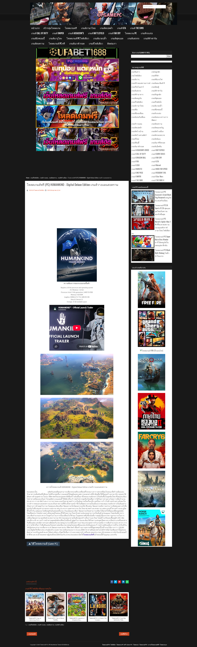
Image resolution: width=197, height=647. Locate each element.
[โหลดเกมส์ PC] (77, 104)
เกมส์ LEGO (136, 165)
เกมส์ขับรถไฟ (157, 79)
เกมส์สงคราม (37, 43)
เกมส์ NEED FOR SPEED (159, 169)
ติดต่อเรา (111, 43)
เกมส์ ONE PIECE (137, 172)
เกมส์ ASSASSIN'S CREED (140, 150)
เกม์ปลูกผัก (156, 71)
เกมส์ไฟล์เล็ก (157, 102)
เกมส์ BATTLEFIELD (96, 33)
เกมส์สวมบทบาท (158, 135)
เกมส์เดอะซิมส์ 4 (158, 83)
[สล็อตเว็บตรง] (77, 81)
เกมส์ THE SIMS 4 (158, 180)
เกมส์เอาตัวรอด (77, 43)
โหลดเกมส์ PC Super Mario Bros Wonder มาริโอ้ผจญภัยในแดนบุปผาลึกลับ (162, 241)
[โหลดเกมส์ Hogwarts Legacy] (151, 506)
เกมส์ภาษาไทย (88, 28)
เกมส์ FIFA (135, 161)
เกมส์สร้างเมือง (62, 178)
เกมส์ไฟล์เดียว (96, 43)
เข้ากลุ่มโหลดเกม (51, 28)
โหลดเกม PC (131, 33)
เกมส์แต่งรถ (133, 38)
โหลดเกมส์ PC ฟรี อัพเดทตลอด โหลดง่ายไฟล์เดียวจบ (54, 644)
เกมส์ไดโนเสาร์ (138, 86)
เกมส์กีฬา (155, 75)
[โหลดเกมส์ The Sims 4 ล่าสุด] (151, 545)
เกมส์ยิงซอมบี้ (38, 38)
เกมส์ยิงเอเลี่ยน (137, 113)
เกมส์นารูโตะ (55, 38)
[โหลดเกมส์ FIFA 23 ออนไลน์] (151, 350)
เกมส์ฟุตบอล (117, 38)
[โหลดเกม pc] (77, 150)
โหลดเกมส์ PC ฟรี (57, 43)
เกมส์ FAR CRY (114, 33)
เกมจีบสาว (136, 71)
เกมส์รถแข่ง (147, 33)
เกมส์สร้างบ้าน (137, 131)
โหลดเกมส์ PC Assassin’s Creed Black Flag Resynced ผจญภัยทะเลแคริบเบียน (163, 196)
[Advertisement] (77, 162)
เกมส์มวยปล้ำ (100, 38)
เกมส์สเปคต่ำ (106, 28)
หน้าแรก (35, 28)
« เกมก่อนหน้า (32, 634)
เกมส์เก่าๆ (135, 79)
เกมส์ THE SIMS (137, 28)
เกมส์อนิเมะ (156, 138)
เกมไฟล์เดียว (137, 75)
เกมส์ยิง (135, 109)
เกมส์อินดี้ (135, 142)
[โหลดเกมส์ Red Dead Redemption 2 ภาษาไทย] (151, 428)
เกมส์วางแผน (44, 178)
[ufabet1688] (77, 58)
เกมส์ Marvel (156, 165)
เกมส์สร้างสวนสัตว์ (139, 135)
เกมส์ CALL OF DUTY (39, 33)
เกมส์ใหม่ (135, 138)
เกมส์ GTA (121, 28)
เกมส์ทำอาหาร (137, 94)
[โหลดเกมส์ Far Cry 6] (151, 467)
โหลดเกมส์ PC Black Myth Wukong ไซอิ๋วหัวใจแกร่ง (162, 253)
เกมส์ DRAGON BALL (139, 157)
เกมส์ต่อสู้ (155, 86)
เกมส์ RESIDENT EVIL (159, 172)
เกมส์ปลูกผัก (156, 94)
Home (27, 178)
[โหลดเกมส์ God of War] (151, 389)
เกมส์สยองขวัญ (158, 127)
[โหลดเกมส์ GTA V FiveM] (151, 346)
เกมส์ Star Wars (157, 176)
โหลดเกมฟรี (71, 28)
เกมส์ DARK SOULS (158, 153)
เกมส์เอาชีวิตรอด (158, 142)
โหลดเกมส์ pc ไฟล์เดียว (77, 38)
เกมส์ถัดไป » (124, 634)
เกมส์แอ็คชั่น (157, 146)
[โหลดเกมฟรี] (77, 127)
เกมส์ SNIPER (58, 33)
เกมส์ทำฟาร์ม (150, 38)
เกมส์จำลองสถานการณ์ (141, 83)
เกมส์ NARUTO (137, 169)
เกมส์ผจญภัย (137, 98)
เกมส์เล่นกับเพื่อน (138, 117)
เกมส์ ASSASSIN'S (76, 33)
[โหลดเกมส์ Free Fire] (151, 307)
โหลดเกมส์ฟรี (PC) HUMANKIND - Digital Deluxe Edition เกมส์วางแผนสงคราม (72, 184)
